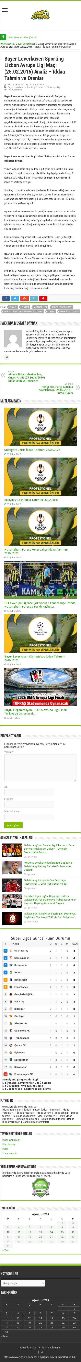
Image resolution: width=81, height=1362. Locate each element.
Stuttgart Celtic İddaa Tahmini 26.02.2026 (32, 450)
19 (29, 1236)
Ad (5, 786)
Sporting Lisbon (35, 87)
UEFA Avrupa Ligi (52, 87)
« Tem (5, 1250)
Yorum (9, 752)
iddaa (51, 311)
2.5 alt (13, 307)
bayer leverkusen (62, 307)
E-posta (8, 798)
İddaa (5, 1149)
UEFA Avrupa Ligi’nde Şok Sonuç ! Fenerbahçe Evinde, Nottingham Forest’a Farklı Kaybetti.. (40, 604)
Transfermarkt (9, 1153)
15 (62, 1232)
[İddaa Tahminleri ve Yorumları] (40, 15)
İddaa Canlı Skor (11, 1140)
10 (8, 1232)
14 (51, 1232)
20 (40, 1236)
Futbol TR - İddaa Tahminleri (45, 1347)
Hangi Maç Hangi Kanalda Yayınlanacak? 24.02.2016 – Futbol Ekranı (56, 389)
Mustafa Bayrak (15, 84)
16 (73, 1232)
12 (29, 1232)
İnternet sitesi (11, 811)
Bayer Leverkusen (26, 43)
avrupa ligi (40, 307)
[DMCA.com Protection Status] (40, 1187)
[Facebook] (38, 1352)
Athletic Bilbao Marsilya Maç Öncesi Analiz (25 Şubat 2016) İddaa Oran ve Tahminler (26, 376)
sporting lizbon (69, 311)
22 (62, 1236)
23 (73, 1236)
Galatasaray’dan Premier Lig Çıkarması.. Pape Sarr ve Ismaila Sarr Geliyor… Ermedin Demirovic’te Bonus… (49, 849)
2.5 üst (25, 307)
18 (18, 1236)
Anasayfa (8, 43)
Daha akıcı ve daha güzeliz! (22, 37)
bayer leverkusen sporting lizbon (23, 311)
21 (51, 1236)
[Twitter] (42, 1352)
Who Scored (9, 1144)
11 (18, 1232)
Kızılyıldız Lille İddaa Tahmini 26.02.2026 (31, 500)
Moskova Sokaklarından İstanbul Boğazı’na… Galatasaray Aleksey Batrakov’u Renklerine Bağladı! (49, 866)
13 (40, 1232)
